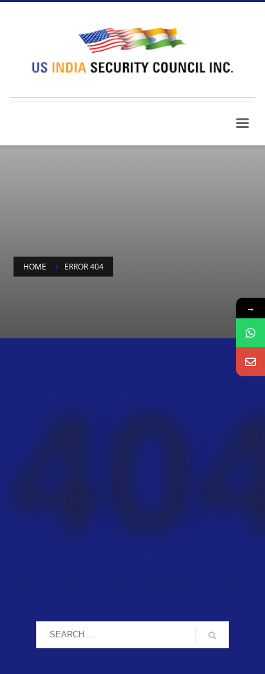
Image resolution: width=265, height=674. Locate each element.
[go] (212, 635)
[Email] (250, 361)
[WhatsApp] (250, 332)
